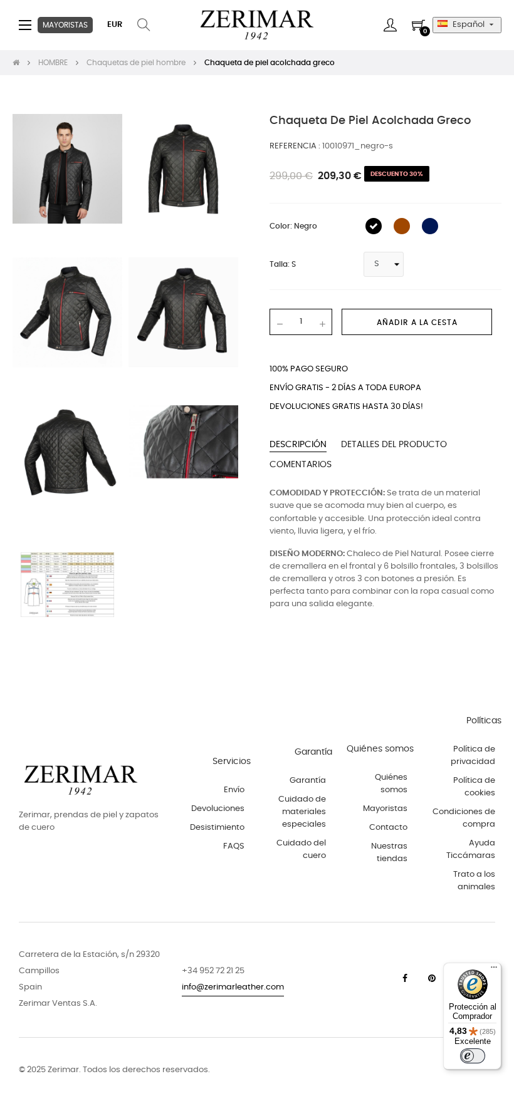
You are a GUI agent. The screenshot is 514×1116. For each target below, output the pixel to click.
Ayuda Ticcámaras (470, 849)
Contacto (388, 828)
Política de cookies (474, 787)
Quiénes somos (391, 783)
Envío (234, 790)
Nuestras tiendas (389, 852)
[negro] (374, 226)
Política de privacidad (473, 755)
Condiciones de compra (464, 818)
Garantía (308, 781)
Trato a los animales (474, 881)
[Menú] (493, 970)
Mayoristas (385, 809)
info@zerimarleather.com (233, 987)
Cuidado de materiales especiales (302, 812)
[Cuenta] (390, 25)
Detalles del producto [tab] (394, 444)
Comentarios (301, 464)
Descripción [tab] (298, 444)
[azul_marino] (430, 226)
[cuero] (402, 226)
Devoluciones (217, 809)
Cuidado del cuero (301, 849)
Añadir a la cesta (417, 322)
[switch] (472, 1055)
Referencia (294, 146)
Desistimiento (217, 828)
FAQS (233, 846)
